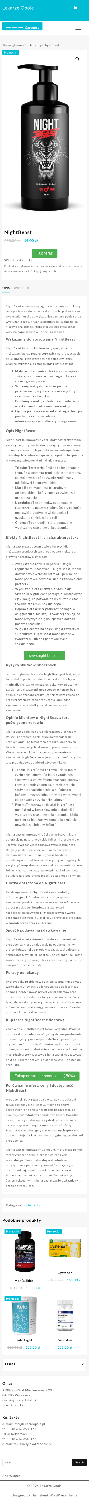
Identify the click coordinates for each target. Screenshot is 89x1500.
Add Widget (11, 1476)
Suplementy (33, 45)
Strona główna (12, 45)
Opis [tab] (6, 288)
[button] (77, 59)
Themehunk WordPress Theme (54, 1495)
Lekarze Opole (18, 7)
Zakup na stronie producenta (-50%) (44, 1076)
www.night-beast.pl (44, 656)
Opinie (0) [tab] (21, 288)
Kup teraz (45, 253)
